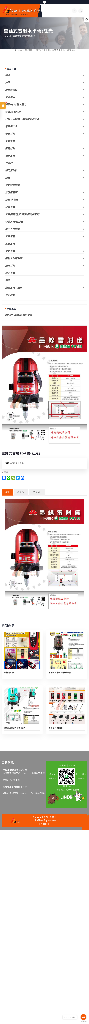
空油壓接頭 (11, 192)
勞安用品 (10, 295)
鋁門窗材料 (11, 170)
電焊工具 (10, 156)
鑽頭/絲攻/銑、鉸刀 (15, 104)
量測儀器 (29, 50)
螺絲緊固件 (11, 90)
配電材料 (10, 265)
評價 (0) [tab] (20, 492)
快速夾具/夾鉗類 (14, 221)
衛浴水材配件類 (13, 258)
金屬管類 (10, 141)
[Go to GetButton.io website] (83, 1021)
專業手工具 (11, 126)
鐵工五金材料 (12, 229)
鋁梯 (7, 178)
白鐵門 (9, 163)
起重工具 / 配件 (13, 287)
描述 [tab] (7, 492)
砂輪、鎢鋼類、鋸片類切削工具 (22, 119)
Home (7, 36)
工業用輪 (10, 236)
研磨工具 (10, 207)
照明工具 (10, 273)
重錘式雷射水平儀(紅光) (24, 36)
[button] (3, 105)
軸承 (7, 75)
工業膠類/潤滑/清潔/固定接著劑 (22, 214)
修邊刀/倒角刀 (13, 112)
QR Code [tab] (37, 492)
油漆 (7, 82)
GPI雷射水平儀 (43, 50)
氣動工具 (10, 243)
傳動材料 (10, 134)
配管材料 (10, 148)
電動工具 (10, 251)
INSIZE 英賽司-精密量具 (18, 315)
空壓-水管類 (11, 199)
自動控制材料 (12, 185)
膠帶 (7, 280)
